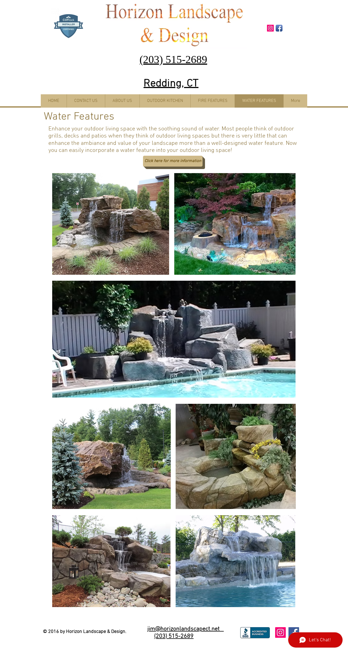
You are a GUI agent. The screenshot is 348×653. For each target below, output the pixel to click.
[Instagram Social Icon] (270, 28)
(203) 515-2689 (174, 636)
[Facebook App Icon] (279, 28)
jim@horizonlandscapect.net (185, 629)
